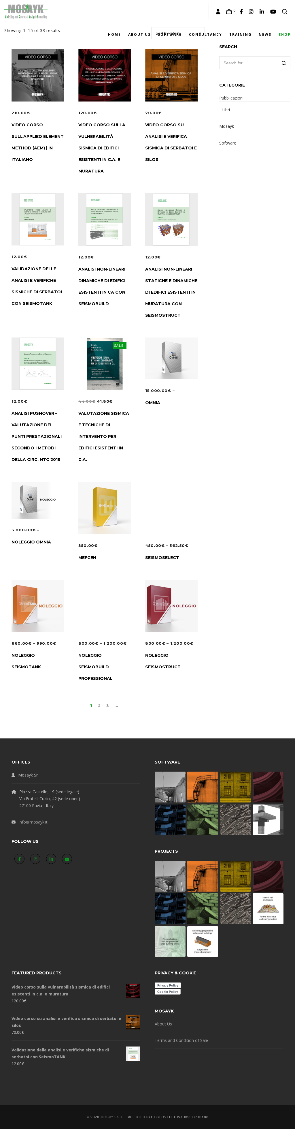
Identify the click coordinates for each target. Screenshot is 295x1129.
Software (227, 143)
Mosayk (226, 126)
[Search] (285, 11)
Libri (226, 109)
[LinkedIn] (262, 11)
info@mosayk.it (33, 822)
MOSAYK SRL (113, 1116)
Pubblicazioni (231, 98)
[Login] (218, 11)
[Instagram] (251, 11)
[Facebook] (241, 11)
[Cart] (229, 11)
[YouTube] (273, 11)
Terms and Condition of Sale (181, 1040)
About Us (163, 1024)
